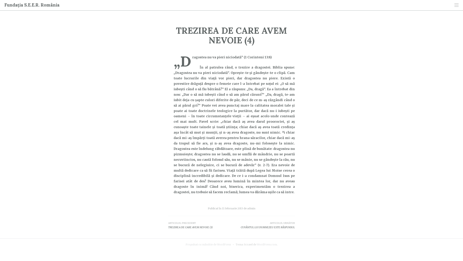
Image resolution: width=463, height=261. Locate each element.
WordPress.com (267, 244)
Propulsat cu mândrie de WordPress (208, 244)
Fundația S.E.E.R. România (32, 5)
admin (251, 208)
